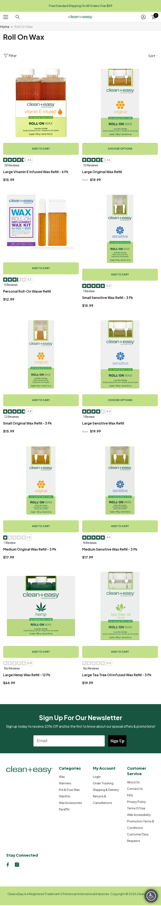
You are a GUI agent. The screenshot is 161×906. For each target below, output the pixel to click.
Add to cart (41, 148)
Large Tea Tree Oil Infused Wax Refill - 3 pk (116, 675)
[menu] (5, 17)
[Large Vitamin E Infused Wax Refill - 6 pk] (41, 103)
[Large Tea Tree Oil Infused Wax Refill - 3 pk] (120, 606)
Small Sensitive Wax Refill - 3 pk (107, 297)
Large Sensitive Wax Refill (103, 423)
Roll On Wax (23, 26)
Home (4, 26)
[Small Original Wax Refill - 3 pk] (41, 354)
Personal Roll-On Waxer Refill (27, 291)
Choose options (120, 148)
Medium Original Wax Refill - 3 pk (29, 549)
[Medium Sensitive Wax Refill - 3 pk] (120, 480)
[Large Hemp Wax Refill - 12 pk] (41, 606)
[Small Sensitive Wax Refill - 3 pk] (120, 229)
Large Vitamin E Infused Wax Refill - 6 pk (35, 172)
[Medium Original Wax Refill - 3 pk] (41, 480)
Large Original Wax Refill (102, 172)
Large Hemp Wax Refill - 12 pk (26, 675)
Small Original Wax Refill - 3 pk (27, 423)
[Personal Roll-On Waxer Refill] (41, 222)
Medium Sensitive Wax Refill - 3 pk (109, 549)
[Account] (143, 17)
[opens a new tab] (7, 864)
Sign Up (117, 741)
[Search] (17, 17)
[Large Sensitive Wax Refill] (120, 354)
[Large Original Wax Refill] (120, 103)
